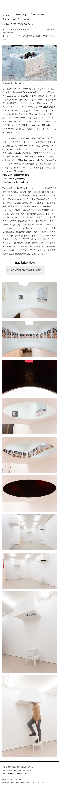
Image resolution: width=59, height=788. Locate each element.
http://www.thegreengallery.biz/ (15, 178)
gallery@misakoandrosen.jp (17, 773)
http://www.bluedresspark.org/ (15, 182)
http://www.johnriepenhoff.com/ (15, 175)
